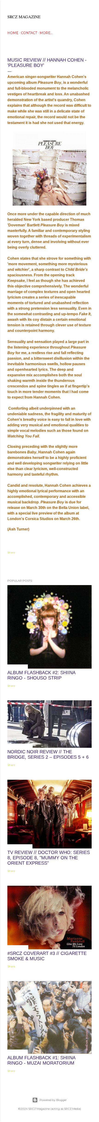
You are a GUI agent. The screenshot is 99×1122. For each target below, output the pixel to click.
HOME (12, 33)
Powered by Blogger (53, 1100)
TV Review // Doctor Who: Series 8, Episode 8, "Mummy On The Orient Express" (48, 858)
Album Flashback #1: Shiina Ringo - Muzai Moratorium (41, 1060)
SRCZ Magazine (24, 16)
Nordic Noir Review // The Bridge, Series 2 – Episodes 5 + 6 (48, 754)
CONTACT (29, 33)
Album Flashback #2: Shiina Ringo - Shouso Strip (41, 675)
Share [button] (11, 552)
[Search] (89, 7)
